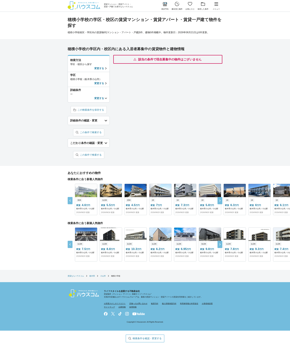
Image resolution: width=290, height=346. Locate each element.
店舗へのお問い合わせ (138, 304)
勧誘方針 (154, 304)
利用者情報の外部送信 (189, 304)
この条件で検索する (91, 132)
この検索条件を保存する (90, 110)
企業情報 (122, 307)
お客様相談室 (207, 304)
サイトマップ (109, 307)
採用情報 (133, 307)
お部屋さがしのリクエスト (115, 304)
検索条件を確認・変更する (147, 338)
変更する (99, 68)
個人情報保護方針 (169, 304)
